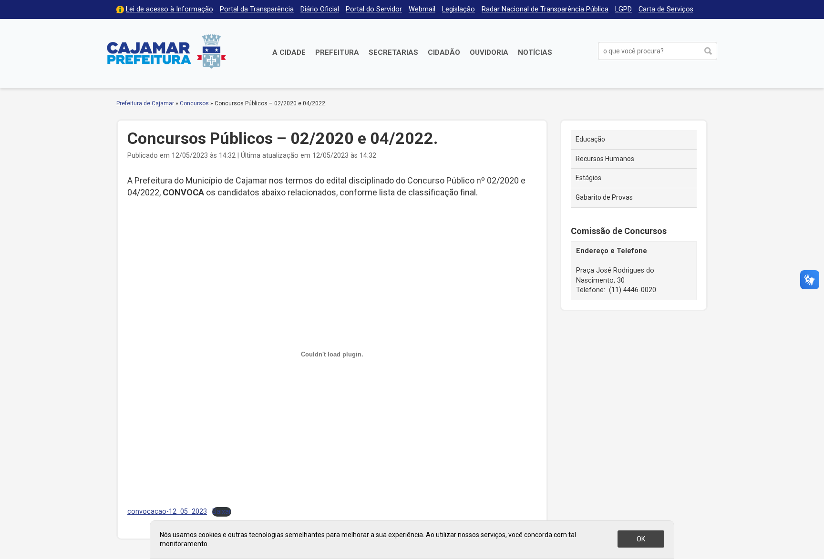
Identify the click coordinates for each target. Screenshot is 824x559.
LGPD (623, 9)
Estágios (588, 178)
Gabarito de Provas (604, 197)
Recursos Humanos (605, 159)
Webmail (422, 9)
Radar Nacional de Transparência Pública (545, 9)
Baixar (221, 512)
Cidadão (444, 52)
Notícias (535, 52)
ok (641, 539)
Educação (590, 139)
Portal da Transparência (257, 9)
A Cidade (289, 52)
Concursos (194, 103)
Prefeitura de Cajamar (166, 51)
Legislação (458, 9)
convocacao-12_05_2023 (167, 512)
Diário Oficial (319, 9)
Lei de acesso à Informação (169, 9)
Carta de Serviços (666, 9)
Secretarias (393, 52)
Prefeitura (337, 52)
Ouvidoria (489, 52)
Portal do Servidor (374, 9)
